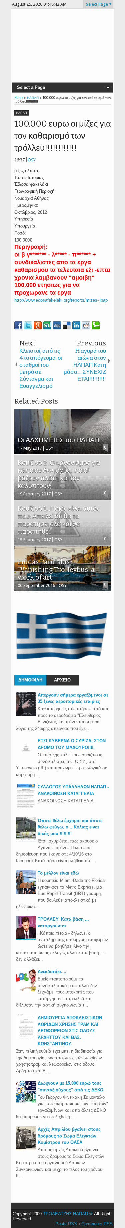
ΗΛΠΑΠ (21, 113)
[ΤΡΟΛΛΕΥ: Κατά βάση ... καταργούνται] (26, 938)
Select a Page (31, 87)
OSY (32, 159)
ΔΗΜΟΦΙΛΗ (30, 679)
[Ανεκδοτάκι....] (26, 990)
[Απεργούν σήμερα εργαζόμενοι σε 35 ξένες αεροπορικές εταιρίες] (26, 714)
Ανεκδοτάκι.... (52, 971)
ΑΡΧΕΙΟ (62, 679)
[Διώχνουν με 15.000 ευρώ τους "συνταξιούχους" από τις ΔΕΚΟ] (26, 1102)
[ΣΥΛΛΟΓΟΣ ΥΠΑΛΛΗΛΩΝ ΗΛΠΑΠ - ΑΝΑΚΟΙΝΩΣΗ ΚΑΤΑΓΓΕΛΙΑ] (26, 806)
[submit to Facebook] (18, 325)
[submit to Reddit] (86, 325)
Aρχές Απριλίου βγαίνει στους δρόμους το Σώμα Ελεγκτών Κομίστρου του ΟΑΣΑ (69, 1136)
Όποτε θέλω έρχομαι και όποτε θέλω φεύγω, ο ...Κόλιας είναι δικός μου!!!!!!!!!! (70, 827)
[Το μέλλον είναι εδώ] (26, 892)
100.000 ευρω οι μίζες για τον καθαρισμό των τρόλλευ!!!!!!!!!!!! (62, 136)
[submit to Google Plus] (38, 325)
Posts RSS (66, 1223)
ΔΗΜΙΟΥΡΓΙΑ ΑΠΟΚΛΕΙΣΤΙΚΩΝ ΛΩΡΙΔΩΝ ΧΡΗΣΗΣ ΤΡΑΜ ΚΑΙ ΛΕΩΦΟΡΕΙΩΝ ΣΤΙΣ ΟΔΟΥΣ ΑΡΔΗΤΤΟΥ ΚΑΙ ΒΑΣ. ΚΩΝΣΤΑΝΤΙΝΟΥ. (70, 1030)
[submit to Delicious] (67, 325)
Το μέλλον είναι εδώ (58, 873)
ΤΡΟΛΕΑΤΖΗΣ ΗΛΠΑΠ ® (68, 1213)
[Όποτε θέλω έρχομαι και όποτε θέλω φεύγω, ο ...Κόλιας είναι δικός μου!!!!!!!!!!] (26, 839)
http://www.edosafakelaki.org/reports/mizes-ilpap (61, 300)
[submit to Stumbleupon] (47, 325)
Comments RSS (97, 1223)
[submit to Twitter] (28, 325)
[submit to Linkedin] (76, 325)
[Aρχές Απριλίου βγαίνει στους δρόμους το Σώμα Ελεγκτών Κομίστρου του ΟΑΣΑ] (26, 1148)
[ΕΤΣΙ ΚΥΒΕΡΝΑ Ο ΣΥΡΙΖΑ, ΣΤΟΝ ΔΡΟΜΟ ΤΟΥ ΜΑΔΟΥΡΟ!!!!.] (26, 756)
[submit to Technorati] (96, 325)
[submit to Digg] (57, 325)
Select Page (97, 4)
